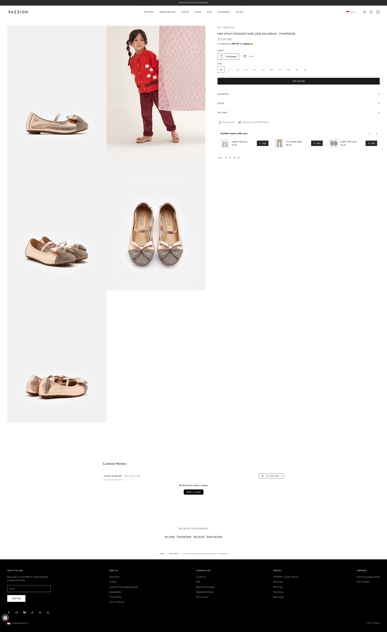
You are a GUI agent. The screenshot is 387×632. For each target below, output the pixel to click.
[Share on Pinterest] (234, 158)
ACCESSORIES (224, 12)
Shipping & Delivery (205, 591)
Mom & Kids (199, 536)
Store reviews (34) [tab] (132, 475)
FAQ (198, 581)
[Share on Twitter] (230, 158)
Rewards (5, 617)
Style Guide (278, 596)
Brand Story (114, 576)
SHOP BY (185, 12)
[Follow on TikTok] (32, 612)
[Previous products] (369, 133)
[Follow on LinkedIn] (40, 612)
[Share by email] (238, 158)
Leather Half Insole (348, 141)
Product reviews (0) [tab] (112, 475)
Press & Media (362, 581)
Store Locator (202, 596)
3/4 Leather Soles (294, 141)
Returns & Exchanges (205, 586)
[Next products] (376, 133)
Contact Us (201, 576)
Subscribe (16, 598)
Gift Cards (278, 581)
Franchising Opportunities (368, 576)
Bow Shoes (170, 536)
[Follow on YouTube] (24, 612)
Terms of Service (116, 601)
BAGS (209, 12)
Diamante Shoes (184, 536)
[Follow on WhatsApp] (48, 612)
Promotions (278, 591)
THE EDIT (239, 12)
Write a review (193, 492)
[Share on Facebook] (226, 158)
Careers (112, 581)
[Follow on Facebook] (8, 612)
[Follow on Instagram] (16, 612)
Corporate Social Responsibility (123, 586)
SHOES (198, 12)
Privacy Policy (115, 596)
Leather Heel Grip (239, 141)
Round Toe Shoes (214, 536)
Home (162, 554)
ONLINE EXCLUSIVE (168, 12)
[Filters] (262, 475)
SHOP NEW (149, 12)
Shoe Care (278, 586)
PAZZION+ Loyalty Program (285, 576)
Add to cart (299, 81)
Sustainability (115, 591)
